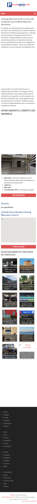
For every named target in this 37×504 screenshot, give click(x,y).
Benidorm (7, 458)
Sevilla (5, 418)
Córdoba (6, 420)
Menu (3, 13)
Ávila (5, 435)
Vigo (5, 484)
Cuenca (6, 463)
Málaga (6, 415)
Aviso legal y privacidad (28, 501)
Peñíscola (7, 478)
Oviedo (6, 438)
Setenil (6, 426)
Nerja (5, 475)
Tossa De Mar (8, 481)
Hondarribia (7, 472)
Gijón (5, 466)
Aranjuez (6, 455)
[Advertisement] (18, 68)
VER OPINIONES (18, 195)
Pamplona (7, 441)
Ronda (5, 443)
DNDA (12, 495)
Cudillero (6, 461)
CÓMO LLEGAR (18, 247)
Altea (5, 432)
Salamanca (7, 423)
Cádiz (5, 412)
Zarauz (6, 486)
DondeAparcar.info (8, 497)
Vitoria (5, 452)
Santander (7, 446)
